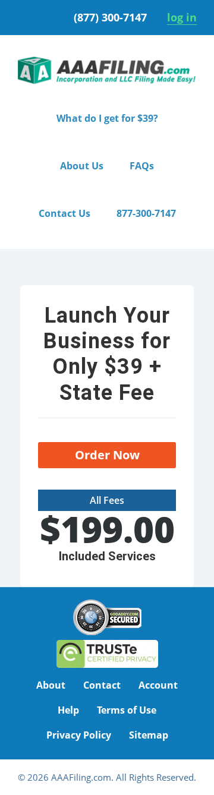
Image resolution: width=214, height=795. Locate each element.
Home (35, 267)
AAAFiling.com (107, 70)
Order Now (107, 455)
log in (182, 17)
